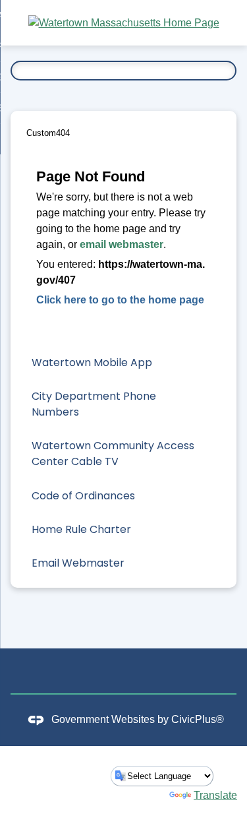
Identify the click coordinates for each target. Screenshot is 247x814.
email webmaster (121, 244)
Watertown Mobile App (92, 362)
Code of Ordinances (83, 495)
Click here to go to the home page (120, 299)
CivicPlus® (197, 720)
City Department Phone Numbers (94, 404)
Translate (215, 795)
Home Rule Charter (81, 529)
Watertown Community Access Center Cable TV (113, 453)
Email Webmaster (78, 563)
